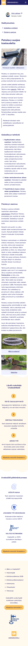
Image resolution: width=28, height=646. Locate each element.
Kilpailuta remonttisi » (14, 607)
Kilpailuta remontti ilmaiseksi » (14, 457)
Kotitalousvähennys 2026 (15, 576)
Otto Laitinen (15, 13)
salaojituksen (5, 214)
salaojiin (13, 89)
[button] (25, 2)
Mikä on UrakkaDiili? (13, 569)
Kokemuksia (10, 583)
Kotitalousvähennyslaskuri (15, 580)
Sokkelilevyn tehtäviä (11, 28)
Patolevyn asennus (10, 32)
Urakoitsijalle (11, 573)
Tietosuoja (10, 591)
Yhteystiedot (11, 587)
